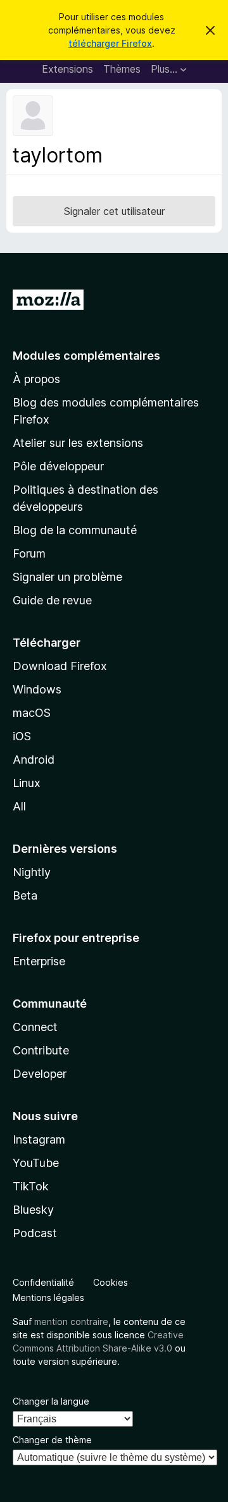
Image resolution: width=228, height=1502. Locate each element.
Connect (35, 1027)
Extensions (67, 69)
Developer (39, 1073)
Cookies (110, 1282)
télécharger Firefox (110, 43)
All (19, 806)
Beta (25, 895)
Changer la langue (51, 1401)
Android (33, 759)
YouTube (36, 1162)
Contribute (41, 1050)
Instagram (39, 1139)
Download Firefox (60, 666)
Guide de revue (52, 600)
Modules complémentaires (86, 355)
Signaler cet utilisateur (114, 211)
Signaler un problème (67, 576)
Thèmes (122, 69)
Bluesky (33, 1209)
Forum (29, 553)
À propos (36, 379)
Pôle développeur (58, 466)
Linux (27, 783)
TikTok (31, 1186)
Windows (37, 689)
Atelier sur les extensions (78, 442)
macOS (32, 712)
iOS (22, 736)
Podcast (35, 1233)
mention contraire (71, 1321)
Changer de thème (52, 1439)
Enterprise (39, 961)
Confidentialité (43, 1282)
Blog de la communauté (75, 530)
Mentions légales (48, 1297)
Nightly (32, 872)
